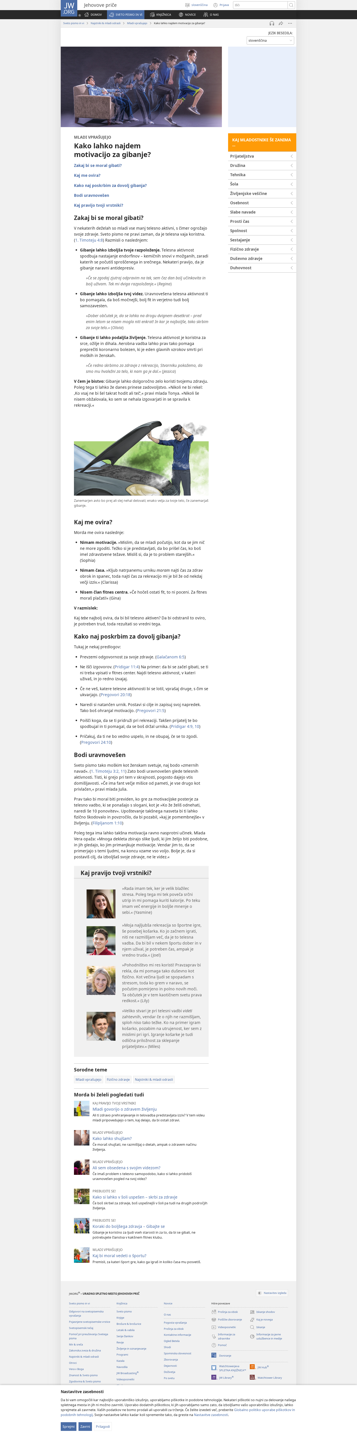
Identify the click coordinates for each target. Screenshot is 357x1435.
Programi (122, 1354)
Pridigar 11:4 (127, 667)
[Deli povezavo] (281, 23)
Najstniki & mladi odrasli (105, 23)
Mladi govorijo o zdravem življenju (125, 1109)
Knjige (120, 1317)
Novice (168, 1303)
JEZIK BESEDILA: (280, 33)
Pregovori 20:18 (115, 694)
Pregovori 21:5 (150, 710)
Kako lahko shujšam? (112, 1138)
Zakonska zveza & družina (85, 1350)
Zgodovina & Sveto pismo (85, 1381)
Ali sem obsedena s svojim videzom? (126, 1167)
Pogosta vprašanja (175, 1322)
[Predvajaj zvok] (272, 23)
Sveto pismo (124, 1311)
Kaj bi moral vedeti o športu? (119, 1255)
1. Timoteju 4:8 (89, 240)
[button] (125, 14)
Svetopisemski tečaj (81, 1328)
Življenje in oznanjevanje (131, 1348)
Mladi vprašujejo (137, 23)
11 (122, 771)
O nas (167, 1314)
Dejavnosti (170, 1366)
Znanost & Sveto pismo (83, 1375)
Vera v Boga (76, 1369)
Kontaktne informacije (177, 1335)
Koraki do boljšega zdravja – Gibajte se (129, 1226)
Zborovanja (171, 1359)
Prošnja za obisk (174, 1329)
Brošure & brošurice (129, 1324)
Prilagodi (103, 1426)
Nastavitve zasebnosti (211, 1415)
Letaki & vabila (125, 1330)
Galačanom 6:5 (170, 657)
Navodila (122, 1367)
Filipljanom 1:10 (107, 823)
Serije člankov (125, 1336)
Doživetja (169, 1372)
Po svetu (169, 1378)
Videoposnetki (125, 1379)
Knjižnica (122, 1303)
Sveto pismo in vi (73, 23)
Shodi (167, 1347)
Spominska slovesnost (177, 1353)
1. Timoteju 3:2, (105, 771)
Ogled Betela (172, 1341)
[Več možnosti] (290, 23)
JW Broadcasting (128, 1373)
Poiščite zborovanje (226, 1320)
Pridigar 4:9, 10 (185, 726)
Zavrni (85, 1426)
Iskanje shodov (262, 1312)
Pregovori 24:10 (96, 742)
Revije (120, 1342)
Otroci (73, 1363)
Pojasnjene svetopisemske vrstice (89, 1322)
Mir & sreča (76, 1344)
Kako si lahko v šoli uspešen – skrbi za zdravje (135, 1197)
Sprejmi (69, 1426)
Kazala (120, 1361)
